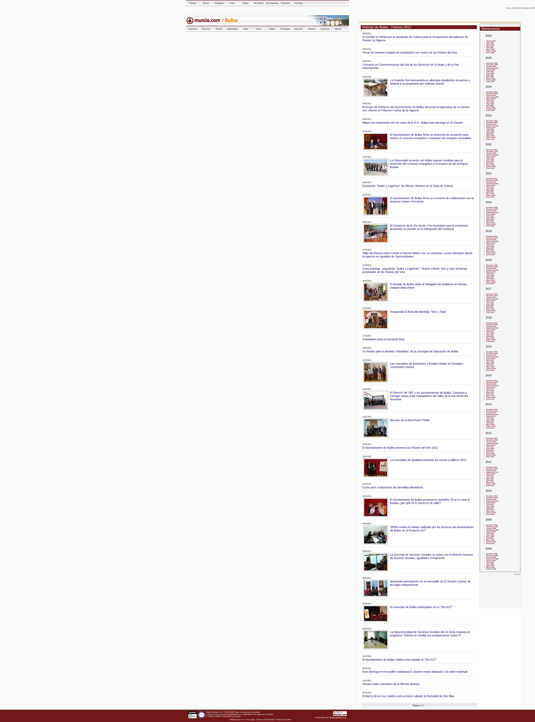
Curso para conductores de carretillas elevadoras (392, 487)
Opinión (338, 29)
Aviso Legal (250, 720)
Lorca (232, 3)
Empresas (325, 29)
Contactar (298, 3)
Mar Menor (259, 3)
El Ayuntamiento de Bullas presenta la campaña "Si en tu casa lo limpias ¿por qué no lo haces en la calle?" (430, 501)
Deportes (299, 29)
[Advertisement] (500, 592)
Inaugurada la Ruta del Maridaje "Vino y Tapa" (418, 311)
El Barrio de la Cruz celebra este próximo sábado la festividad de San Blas (408, 696)
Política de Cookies (283, 720)
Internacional (232, 29)
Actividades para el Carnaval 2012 (383, 339)
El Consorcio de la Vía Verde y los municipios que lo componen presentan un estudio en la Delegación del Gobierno (429, 227)
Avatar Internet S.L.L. (338, 717)
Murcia (206, 3)
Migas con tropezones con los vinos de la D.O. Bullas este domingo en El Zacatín (412, 122)
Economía (192, 29)
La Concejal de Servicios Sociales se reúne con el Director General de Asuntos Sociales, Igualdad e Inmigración (431, 556)
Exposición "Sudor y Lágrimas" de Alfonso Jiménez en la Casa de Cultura (407, 185)
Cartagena (219, 3)
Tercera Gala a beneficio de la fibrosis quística (391, 683)
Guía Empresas (272, 3)
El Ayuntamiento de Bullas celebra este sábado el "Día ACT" (399, 659)
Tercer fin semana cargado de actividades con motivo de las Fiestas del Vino (409, 52)
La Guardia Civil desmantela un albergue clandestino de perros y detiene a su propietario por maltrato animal (430, 82)
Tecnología (285, 29)
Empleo (219, 29)
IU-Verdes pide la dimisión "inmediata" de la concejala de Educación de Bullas (410, 351)
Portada (192, 3)
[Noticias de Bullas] (254, 19)
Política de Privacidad (265, 720)
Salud (258, 29)
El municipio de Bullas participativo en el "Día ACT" (421, 607)
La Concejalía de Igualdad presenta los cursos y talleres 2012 (428, 459)
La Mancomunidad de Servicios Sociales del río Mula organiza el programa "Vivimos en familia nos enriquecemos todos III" (430, 633)
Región (245, 3)
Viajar (245, 29)
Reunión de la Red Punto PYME (410, 420)
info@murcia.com (236, 720)
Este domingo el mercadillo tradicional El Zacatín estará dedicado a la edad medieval (414, 671)
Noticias (311, 29)
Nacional (206, 29)
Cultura (272, 29)
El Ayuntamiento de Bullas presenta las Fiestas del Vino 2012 (400, 447)
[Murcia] (205, 19)
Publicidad (285, 3)
